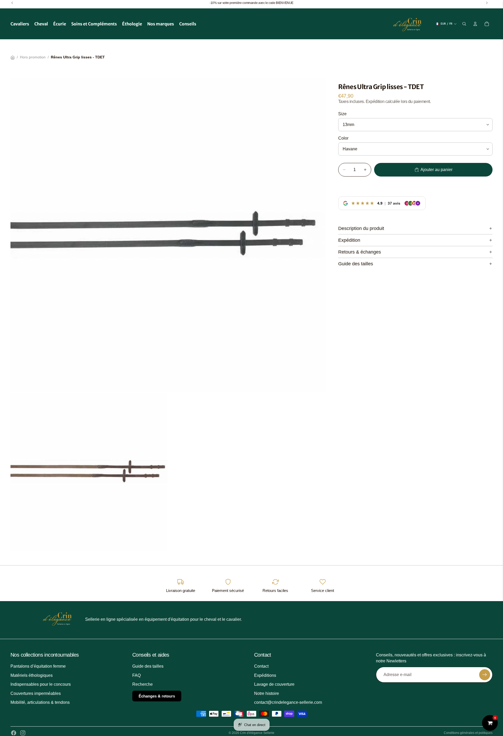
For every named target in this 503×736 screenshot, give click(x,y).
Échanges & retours (157, 696)
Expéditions (265, 675)
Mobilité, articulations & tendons (40, 702)
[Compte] (475, 24)
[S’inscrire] (484, 674)
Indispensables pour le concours (40, 684)
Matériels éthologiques (31, 675)
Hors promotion (33, 57)
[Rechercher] (464, 24)
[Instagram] (23, 733)
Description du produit (361, 228)
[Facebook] (13, 733)
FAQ (136, 675)
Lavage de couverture (274, 684)
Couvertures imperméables (35, 693)
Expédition (349, 240)
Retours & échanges (359, 252)
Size (342, 114)
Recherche (142, 684)
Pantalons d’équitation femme (38, 666)
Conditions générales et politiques (468, 733)
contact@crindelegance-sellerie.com (288, 702)
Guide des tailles (355, 263)
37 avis (394, 203)
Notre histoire (266, 693)
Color (343, 138)
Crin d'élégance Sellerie (257, 733)
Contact (261, 666)
